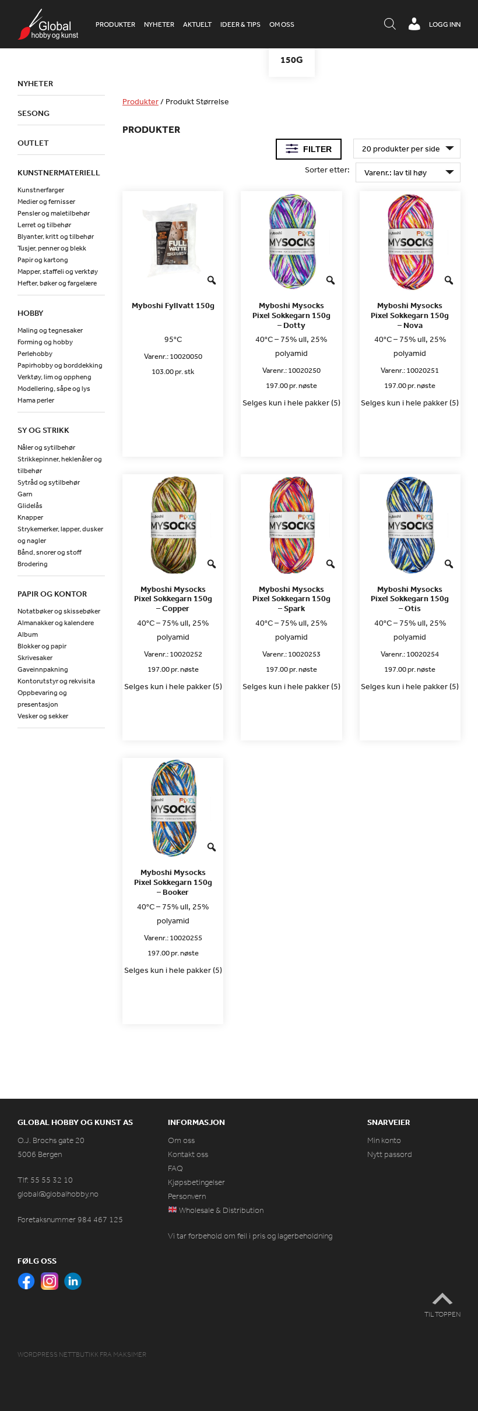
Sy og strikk (43, 430)
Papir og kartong (42, 259)
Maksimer (129, 1354)
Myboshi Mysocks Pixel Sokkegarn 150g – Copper (173, 598)
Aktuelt (197, 24)
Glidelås (30, 505)
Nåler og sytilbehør (46, 447)
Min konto (384, 1140)
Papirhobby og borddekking (60, 365)
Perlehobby (34, 353)
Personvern (187, 1196)
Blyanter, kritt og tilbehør (55, 236)
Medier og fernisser (46, 201)
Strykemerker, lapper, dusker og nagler (60, 534)
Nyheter (159, 24)
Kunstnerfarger (40, 190)
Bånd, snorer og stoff (49, 552)
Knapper (30, 517)
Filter (317, 149)
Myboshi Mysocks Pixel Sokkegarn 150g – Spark (291, 598)
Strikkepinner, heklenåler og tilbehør (59, 464)
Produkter (115, 24)
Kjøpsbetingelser (196, 1182)
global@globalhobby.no (58, 1194)
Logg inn (445, 24)
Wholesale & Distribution (220, 1210)
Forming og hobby (45, 342)
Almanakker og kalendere (55, 622)
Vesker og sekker (42, 716)
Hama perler (35, 400)
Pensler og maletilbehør (53, 213)
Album (27, 634)
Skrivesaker (34, 657)
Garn (25, 494)
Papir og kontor (52, 593)
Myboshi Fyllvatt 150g (173, 306)
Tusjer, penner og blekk (51, 248)
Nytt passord (389, 1154)
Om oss (281, 24)
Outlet (33, 142)
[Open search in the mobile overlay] (390, 24)
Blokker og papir (41, 646)
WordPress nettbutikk (58, 1354)
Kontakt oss (188, 1154)
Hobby (30, 313)
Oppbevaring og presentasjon (42, 698)
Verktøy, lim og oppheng (54, 377)
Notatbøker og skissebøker (58, 611)
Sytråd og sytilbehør (48, 482)
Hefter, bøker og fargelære (57, 283)
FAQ (175, 1168)
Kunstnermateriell (58, 172)
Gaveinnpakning (42, 669)
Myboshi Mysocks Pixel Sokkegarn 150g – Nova (410, 315)
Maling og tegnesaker (50, 330)
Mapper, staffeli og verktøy (57, 271)
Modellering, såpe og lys (53, 388)
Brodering (32, 564)
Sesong (33, 113)
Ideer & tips (240, 24)
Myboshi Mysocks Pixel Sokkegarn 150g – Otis (410, 598)
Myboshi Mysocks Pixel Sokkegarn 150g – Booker (173, 882)
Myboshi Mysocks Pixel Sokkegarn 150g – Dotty (291, 315)
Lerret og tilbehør (44, 225)
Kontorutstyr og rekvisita (56, 681)
